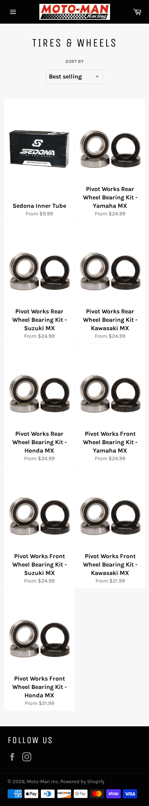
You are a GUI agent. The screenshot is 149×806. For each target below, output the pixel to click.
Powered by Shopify (82, 781)
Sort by (74, 61)
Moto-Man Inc (42, 781)
